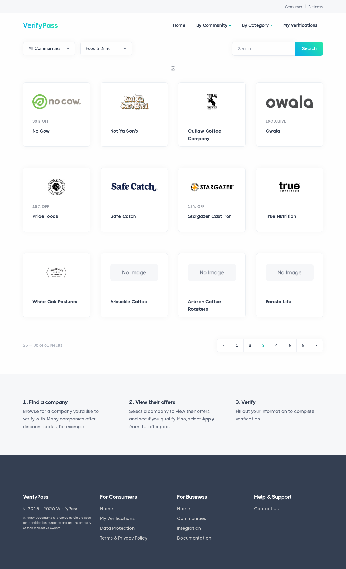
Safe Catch (123, 216)
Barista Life (279, 301)
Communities (191, 518)
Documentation (194, 538)
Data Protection (117, 528)
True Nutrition (281, 216)
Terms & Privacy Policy (123, 538)
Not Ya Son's (124, 131)
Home (179, 25)
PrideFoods (45, 216)
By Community (212, 25)
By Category (255, 25)
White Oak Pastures (54, 301)
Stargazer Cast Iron (210, 216)
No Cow (41, 131)
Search (309, 48)
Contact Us (266, 508)
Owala (273, 131)
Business (315, 7)
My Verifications (300, 25)
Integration (189, 528)
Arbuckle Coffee (128, 301)
